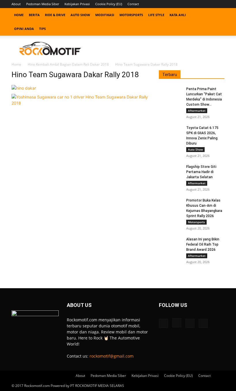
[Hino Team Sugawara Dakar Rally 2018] (24, 88)
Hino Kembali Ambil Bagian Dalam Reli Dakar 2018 (68, 64)
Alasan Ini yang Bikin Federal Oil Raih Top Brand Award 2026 (202, 244)
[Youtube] (220, 4)
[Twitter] (210, 4)
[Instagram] (201, 4)
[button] (217, 15)
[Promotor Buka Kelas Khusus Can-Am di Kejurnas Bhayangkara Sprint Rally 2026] (170, 206)
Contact (133, 4)
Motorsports (131, 15)
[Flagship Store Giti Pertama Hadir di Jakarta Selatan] (170, 172)
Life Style (156, 15)
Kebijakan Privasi (77, 4)
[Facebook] (191, 4)
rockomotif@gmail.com (112, 356)
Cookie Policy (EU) (108, 4)
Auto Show (80, 15)
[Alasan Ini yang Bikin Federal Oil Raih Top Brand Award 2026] (170, 245)
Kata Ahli (178, 15)
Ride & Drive (55, 15)
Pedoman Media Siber (42, 4)
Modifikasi (104, 15)
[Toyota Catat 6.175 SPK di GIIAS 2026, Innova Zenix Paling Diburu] (170, 133)
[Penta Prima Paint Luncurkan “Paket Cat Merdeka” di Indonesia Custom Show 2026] (170, 94)
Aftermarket (196, 111)
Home (19, 15)
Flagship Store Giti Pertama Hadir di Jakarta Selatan (201, 172)
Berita (34, 15)
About (16, 4)
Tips (42, 28)
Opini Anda (24, 28)
